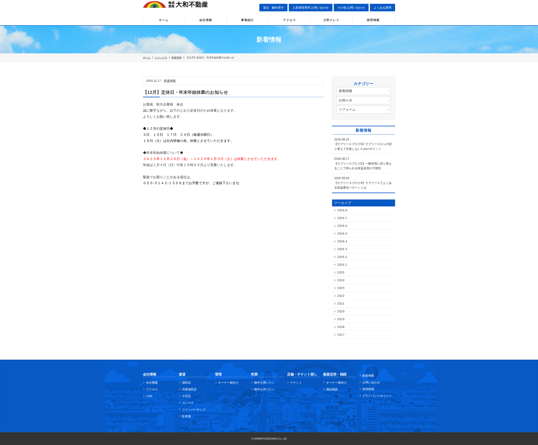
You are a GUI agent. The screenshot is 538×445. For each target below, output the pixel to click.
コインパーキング (194, 409)
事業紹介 (247, 20)
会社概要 (152, 382)
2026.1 (342, 264)
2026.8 (342, 210)
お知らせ (345, 100)
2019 (341, 319)
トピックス (161, 57)
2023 (341, 288)
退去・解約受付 (273, 7)
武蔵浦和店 (189, 389)
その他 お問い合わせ (351, 7)
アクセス (289, 20)
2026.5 (342, 233)
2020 (341, 311)
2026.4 (342, 241)
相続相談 (332, 389)
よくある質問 (382, 7)
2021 (341, 303)
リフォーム (347, 109)
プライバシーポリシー (377, 395)
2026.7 (342, 218)
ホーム (164, 20)
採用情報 (373, 20)
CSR (149, 396)
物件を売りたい (264, 389)
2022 (341, 295)
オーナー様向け (228, 382)
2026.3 (342, 249)
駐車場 (186, 416)
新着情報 (176, 57)
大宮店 (186, 396)
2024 (341, 280)
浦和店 (186, 382)
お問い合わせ (371, 382)
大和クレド (331, 20)
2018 (341, 327)
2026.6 (342, 225)
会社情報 (205, 20)
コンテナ (188, 402)
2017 (341, 334)
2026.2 (342, 257)
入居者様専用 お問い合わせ (311, 7)
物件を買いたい (264, 382)
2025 (341, 272)
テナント (296, 382)
